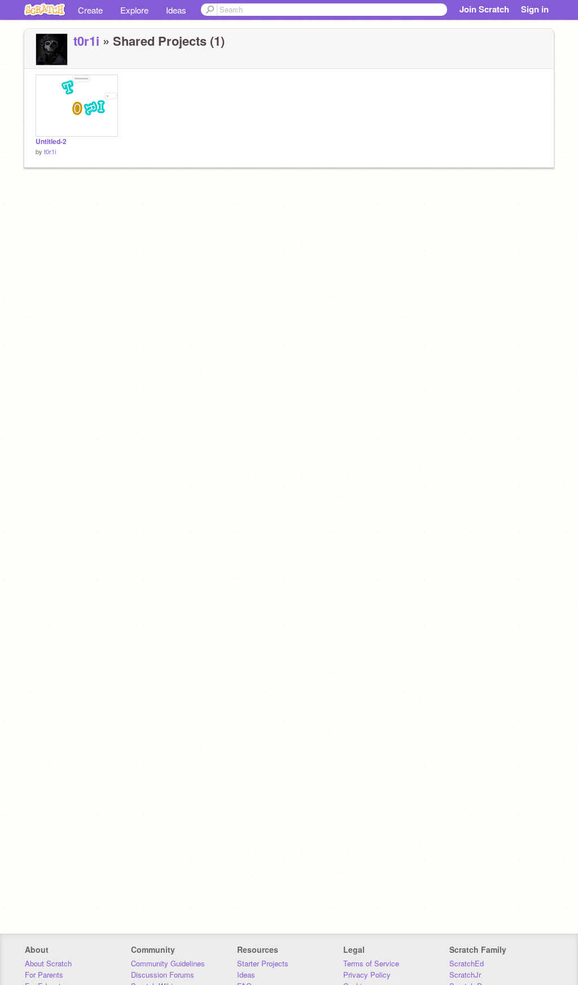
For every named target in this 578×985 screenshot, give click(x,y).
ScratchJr (465, 974)
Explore (134, 10)
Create (90, 10)
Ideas (176, 10)
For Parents (44, 974)
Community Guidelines (168, 963)
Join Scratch (484, 9)
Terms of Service (371, 963)
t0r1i (86, 41)
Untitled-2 (51, 141)
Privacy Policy (367, 974)
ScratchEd (466, 963)
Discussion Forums (162, 974)
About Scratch (48, 963)
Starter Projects (262, 963)
